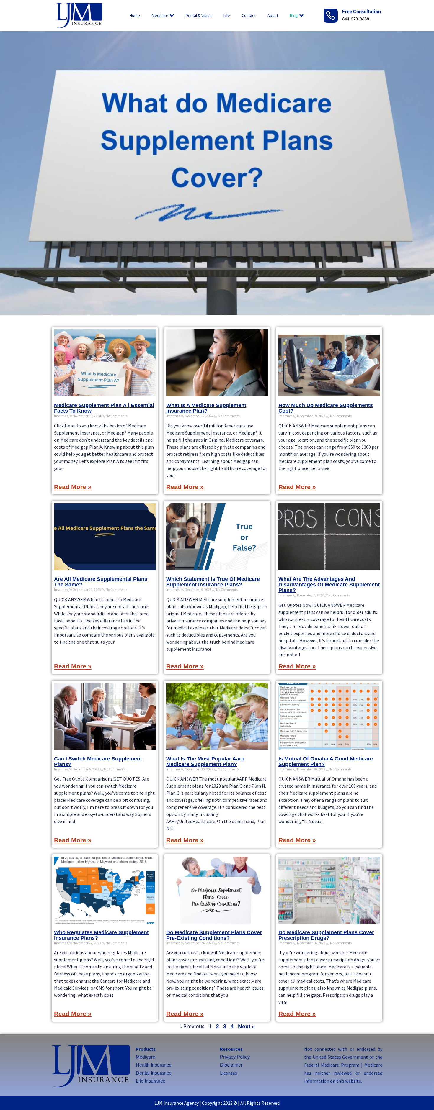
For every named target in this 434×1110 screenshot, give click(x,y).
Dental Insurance (154, 1072)
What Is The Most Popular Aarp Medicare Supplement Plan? (205, 761)
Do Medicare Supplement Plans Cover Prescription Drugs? (326, 935)
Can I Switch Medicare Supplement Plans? (98, 761)
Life (226, 15)
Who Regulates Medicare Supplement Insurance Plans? (101, 935)
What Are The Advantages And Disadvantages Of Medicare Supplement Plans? (329, 584)
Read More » (73, 486)
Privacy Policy (235, 1057)
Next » (246, 1026)
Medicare (160, 15)
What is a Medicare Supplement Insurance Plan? (206, 408)
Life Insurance (150, 1080)
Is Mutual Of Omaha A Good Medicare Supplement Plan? (325, 761)
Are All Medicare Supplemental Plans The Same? (100, 582)
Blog (294, 15)
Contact (249, 15)
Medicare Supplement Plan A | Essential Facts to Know (104, 408)
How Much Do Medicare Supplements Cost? (325, 408)
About (272, 15)
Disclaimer (231, 1065)
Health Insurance (154, 1065)
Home (135, 15)
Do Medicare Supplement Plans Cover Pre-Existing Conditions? (214, 935)
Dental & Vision (199, 15)
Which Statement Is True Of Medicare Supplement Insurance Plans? (213, 582)
